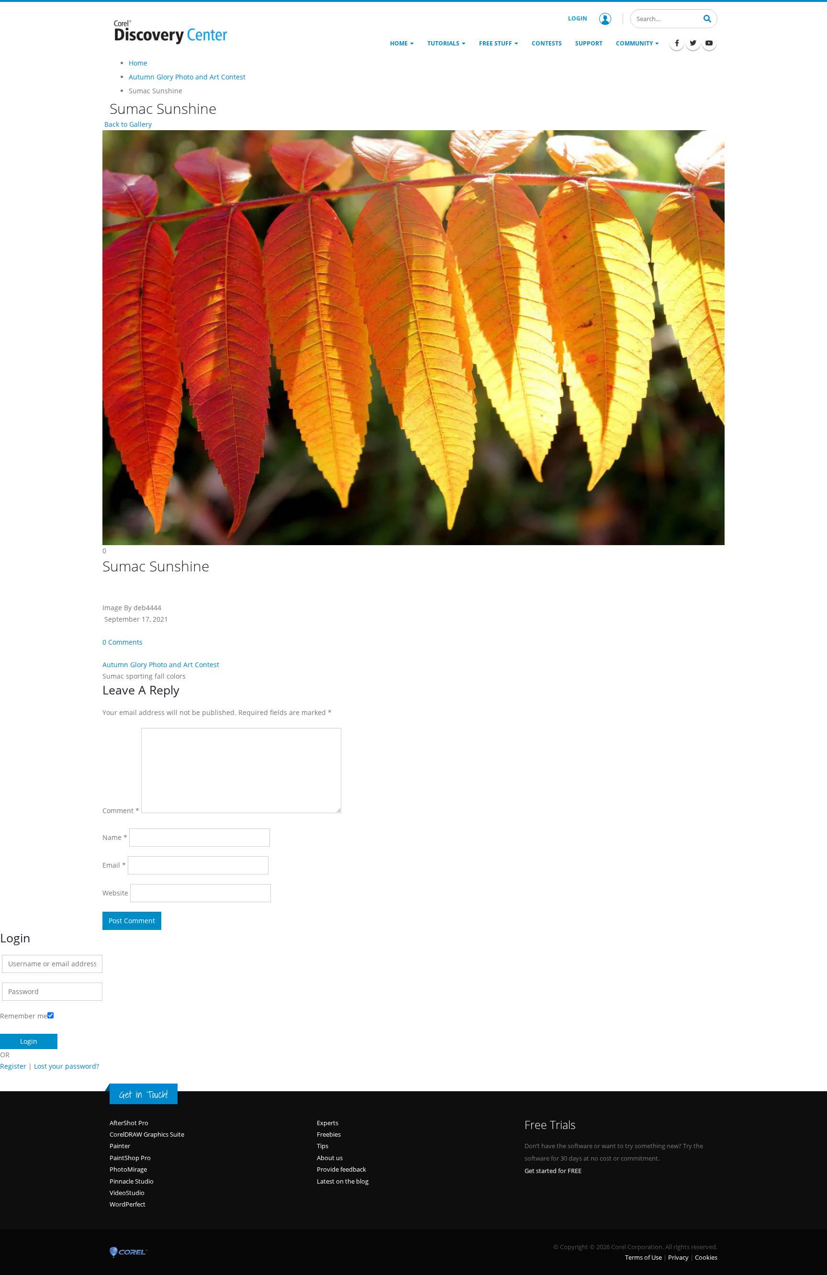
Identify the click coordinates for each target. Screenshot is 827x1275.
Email (114, 865)
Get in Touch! (143, 1094)
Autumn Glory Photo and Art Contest (160, 664)
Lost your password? (66, 1066)
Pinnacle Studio (132, 1181)
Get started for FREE (553, 1170)
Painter (120, 1145)
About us (330, 1157)
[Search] (707, 18)
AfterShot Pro (129, 1122)
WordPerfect (127, 1204)
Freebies (329, 1134)
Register (13, 1066)
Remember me (23, 1015)
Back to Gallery (127, 124)
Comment (120, 810)
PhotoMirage (128, 1169)
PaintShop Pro (130, 1157)
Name (114, 837)
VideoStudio (127, 1192)
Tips (322, 1145)
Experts (327, 1122)
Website (115, 892)
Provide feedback (341, 1169)
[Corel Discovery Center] (169, 31)
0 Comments (122, 642)
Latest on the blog (343, 1181)
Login (577, 18)
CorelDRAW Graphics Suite (147, 1134)
